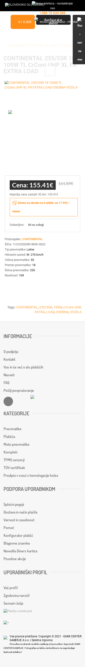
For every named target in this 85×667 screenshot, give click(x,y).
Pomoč (9, 527)
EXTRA (40, 312)
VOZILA (75, 312)
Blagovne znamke (17, 543)
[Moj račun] (56, 23)
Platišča (9, 436)
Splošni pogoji (14, 504)
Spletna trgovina (42, 640)
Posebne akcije (15, 558)
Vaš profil (11, 587)
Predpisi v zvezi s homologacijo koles (31, 475)
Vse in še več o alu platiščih (23, 367)
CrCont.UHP (72, 307)
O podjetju (11, 351)
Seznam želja (13, 603)
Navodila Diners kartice (21, 551)
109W (58, 307)
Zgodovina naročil (17, 595)
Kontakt (9, 359)
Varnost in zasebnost (19, 519)
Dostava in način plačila (20, 512)
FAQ (6, 382)
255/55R (45, 307)
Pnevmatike (12, 428)
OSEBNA (62, 312)
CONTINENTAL (27, 307)
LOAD (50, 312)
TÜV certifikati (14, 467)
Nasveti (9, 374)
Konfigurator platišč (18, 535)
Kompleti (10, 452)
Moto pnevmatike (17, 444)
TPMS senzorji (14, 459)
